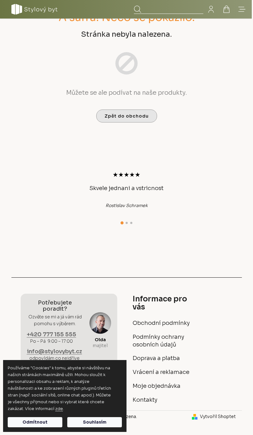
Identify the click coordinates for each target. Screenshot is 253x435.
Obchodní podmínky (161, 323)
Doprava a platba (156, 358)
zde (59, 408)
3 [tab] (131, 223)
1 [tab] (121, 223)
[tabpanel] (126, 190)
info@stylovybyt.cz (54, 351)
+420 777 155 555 (51, 334)
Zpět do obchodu (127, 116)
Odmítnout (35, 422)
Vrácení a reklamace (161, 372)
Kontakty (145, 399)
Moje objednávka (156, 386)
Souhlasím (94, 422)
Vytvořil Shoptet (218, 416)
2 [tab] (127, 223)
